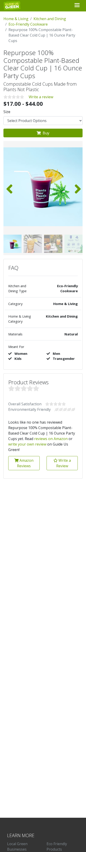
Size (6, 111)
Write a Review (63, 463)
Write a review (41, 96)
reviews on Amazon (51, 438)
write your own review (27, 444)
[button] (77, 187)
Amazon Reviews (25, 463)
